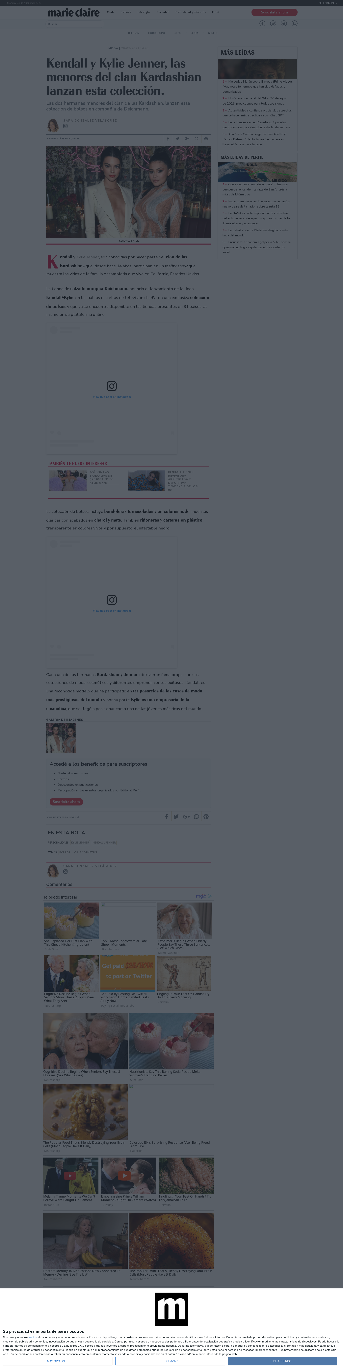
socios (33, 1337)
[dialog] (171, 1329)
